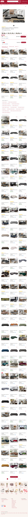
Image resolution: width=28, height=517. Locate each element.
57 (8, 129)
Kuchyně (17, 3)
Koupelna (19, 3)
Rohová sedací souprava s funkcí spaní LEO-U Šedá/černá (8, 125)
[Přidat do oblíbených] (8, 219)
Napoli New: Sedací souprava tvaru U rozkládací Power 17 (17, 330)
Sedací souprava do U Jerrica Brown (15, 407)
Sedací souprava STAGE (4, 381)
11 (8, 193)
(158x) (7, 36)
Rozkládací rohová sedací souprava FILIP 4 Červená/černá (17, 445)
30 (17, 61)
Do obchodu (23, 36)
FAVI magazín (13, 503)
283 (8, 74)
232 (17, 74)
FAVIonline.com (3, 511)
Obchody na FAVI (14, 500)
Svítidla (10, 3)
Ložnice (12, 493)
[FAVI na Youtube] (4, 506)
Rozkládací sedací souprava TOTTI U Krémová (16, 253)
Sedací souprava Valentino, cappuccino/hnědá (16, 70)
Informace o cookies (14, 507)
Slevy (25, 493)
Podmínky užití (13, 506)
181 (8, 142)
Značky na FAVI (14, 501)
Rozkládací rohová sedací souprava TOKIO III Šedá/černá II (8, 330)
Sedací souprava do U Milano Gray (23, 343)
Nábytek (2, 3)
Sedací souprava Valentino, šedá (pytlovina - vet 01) (16, 57)
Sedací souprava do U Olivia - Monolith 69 (15, 471)
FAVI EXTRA (13, 505)
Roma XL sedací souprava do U (14, 215)
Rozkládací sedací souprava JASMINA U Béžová (16, 202)
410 (8, 155)
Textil (7, 3)
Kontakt (3, 500)
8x (22, 150)
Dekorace (5, 3)
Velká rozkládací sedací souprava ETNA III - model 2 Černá (8, 407)
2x (22, 69)
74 (17, 142)
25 (8, 48)
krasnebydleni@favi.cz (5, 499)
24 (8, 257)
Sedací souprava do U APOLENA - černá (6, 164)
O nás (12, 499)
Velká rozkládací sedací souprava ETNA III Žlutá (7, 471)
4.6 (6, 36)
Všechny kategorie (24, 3)
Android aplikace (25, 499)
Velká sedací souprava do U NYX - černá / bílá (7, 202)
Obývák (7, 493)
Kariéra (3, 501)
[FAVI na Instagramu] (3, 506)
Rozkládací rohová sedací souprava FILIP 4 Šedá (16, 394)
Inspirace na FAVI (14, 502)
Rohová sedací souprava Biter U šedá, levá (6, 394)
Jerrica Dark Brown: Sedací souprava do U (6, 279)
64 (17, 48)
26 (8, 283)
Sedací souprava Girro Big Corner (23, 407)
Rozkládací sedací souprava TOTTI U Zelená (15, 343)
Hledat (19, 1)
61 (8, 270)
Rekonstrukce (13, 3)
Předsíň (21, 493)
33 (17, 155)
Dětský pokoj (16, 493)
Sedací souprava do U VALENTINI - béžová (6, 151)
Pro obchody (13, 504)
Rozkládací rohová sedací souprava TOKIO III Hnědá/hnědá (8, 253)
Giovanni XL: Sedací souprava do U (23, 317)
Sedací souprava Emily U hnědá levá (15, 279)
